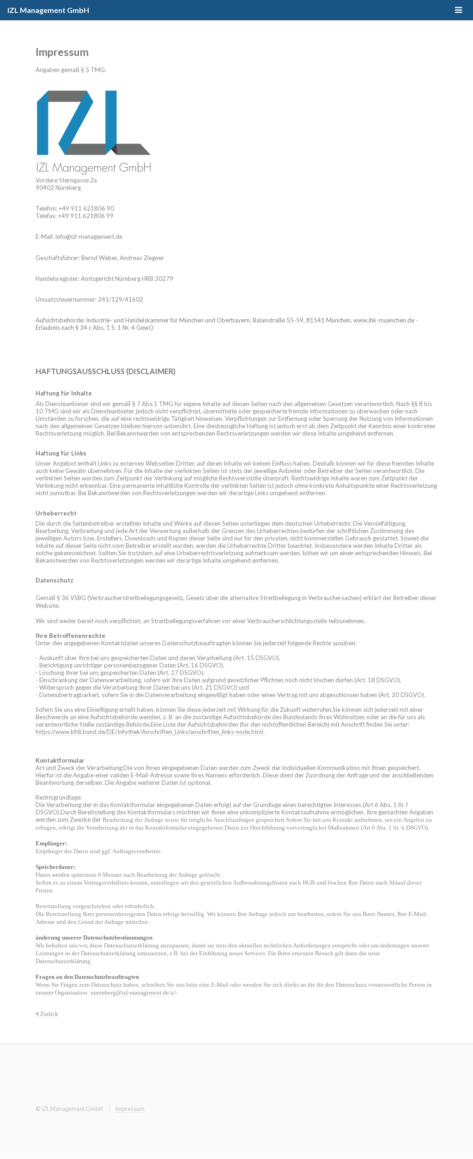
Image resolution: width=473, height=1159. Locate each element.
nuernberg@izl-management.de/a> (134, 992)
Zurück (48, 1014)
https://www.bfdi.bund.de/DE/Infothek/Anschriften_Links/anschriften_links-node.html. (150, 731)
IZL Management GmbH (48, 10)
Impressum (130, 1108)
